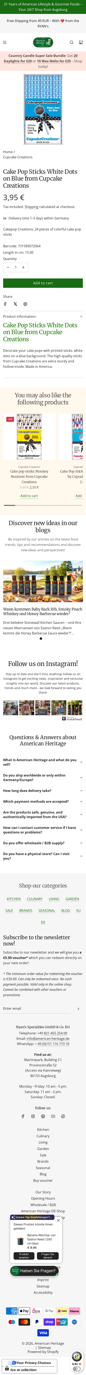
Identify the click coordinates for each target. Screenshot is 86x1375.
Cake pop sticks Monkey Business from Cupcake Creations (29, 476)
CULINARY (35, 899)
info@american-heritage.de (48, 1038)
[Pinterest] (43, 1116)
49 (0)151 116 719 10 (53, 1043)
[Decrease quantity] (8, 267)
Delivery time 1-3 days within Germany (39, 218)
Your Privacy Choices (33, 1363)
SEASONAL (47, 910)
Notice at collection (21, 1370)
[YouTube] (53, 1116)
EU (78, 910)
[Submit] (78, 1008)
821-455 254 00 (55, 1033)
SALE (9, 910)
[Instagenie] (72, 720)
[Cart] (80, 42)
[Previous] (9, 708)
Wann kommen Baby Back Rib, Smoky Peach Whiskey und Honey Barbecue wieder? (42, 611)
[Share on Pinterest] (25, 304)
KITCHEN (14, 899)
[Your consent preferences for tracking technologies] (6, 1368)
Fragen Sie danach (47, 1256)
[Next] (76, 708)
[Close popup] (58, 1220)
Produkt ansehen (24, 1256)
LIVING (54, 899)
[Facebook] (23, 1116)
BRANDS (25, 910)
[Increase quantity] (23, 267)
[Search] (71, 42)
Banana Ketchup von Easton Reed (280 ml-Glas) (41, 1239)
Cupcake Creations (18, 157)
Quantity (10, 258)
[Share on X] (15, 304)
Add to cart (29, 496)
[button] (41, 638)
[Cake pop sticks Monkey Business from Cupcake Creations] (29, 438)
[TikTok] (63, 1116)
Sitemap (44, 1347)
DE (43, 922)
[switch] (77, 1369)
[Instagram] (33, 1116)
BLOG (65, 910)
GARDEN (72, 899)
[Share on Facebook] (5, 304)
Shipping (31, 206)
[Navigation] (4, 42)
